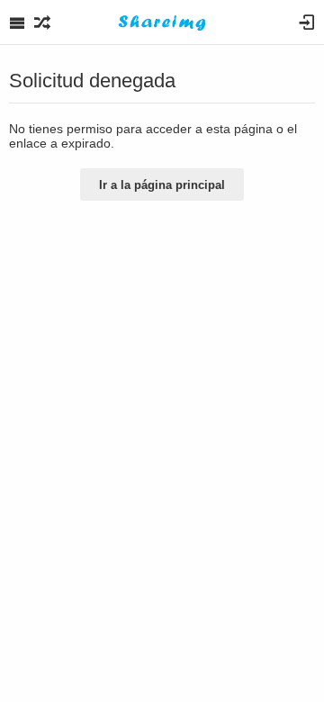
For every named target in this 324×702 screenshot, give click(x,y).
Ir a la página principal (162, 185)
